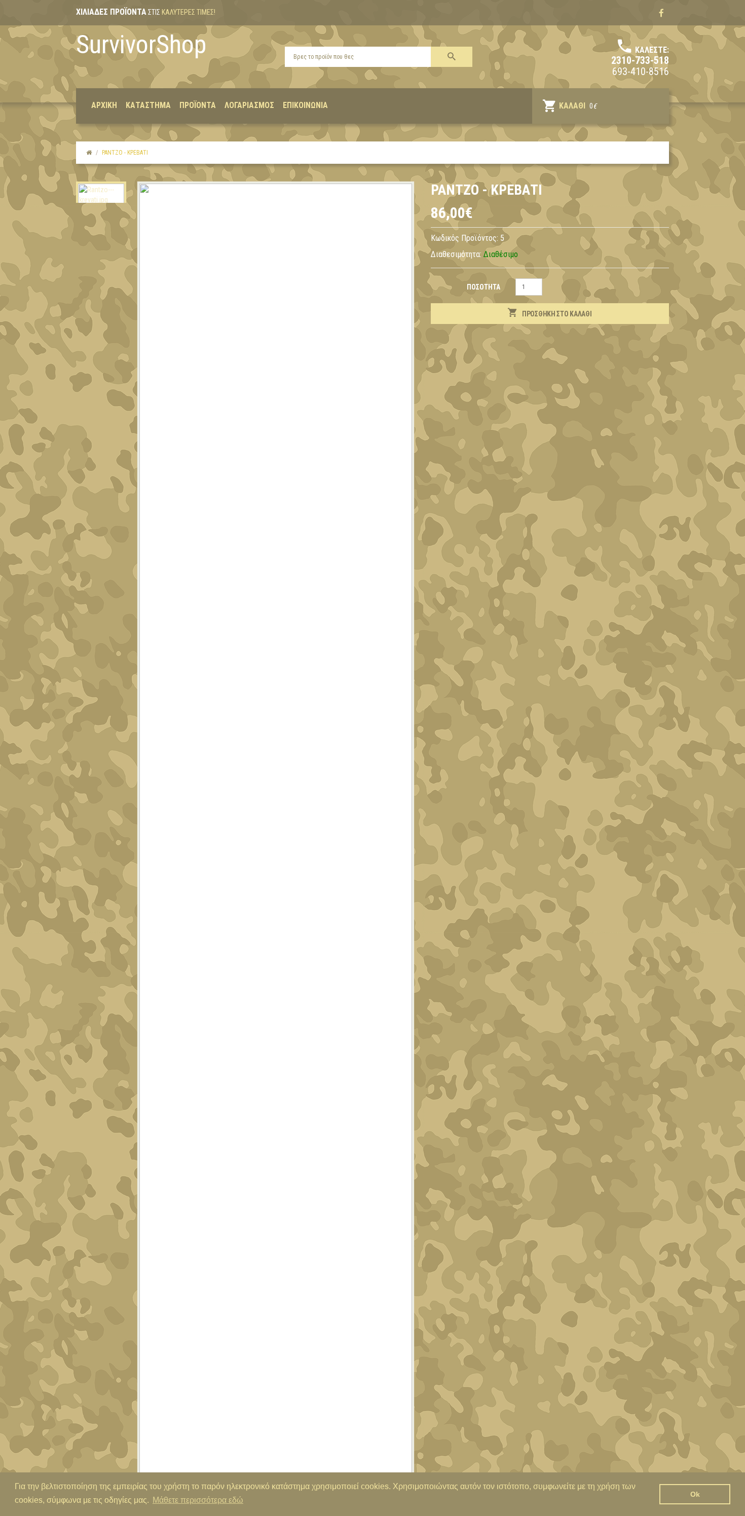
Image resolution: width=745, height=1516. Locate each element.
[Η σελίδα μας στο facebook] (661, 13)
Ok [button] (695, 1494)
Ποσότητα (483, 287)
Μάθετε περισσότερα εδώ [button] (198, 1500)
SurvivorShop (141, 45)
